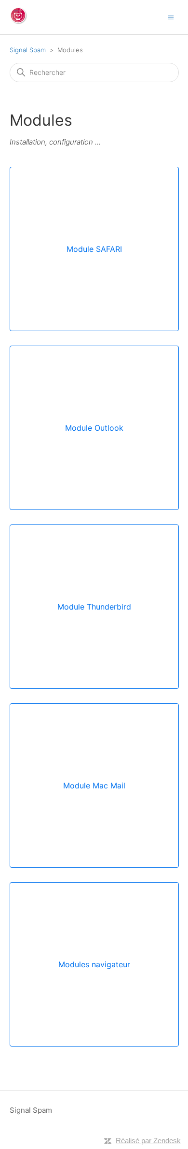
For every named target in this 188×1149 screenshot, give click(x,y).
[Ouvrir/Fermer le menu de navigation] (171, 17)
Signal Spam (28, 50)
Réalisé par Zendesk (148, 1140)
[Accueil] (18, 22)
